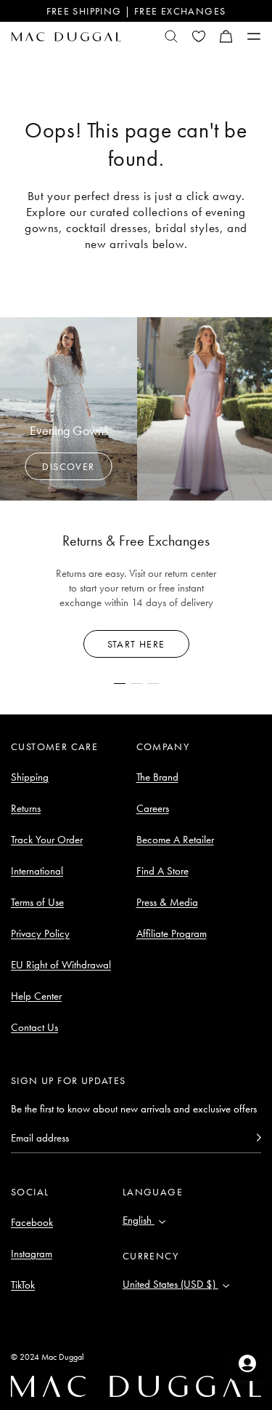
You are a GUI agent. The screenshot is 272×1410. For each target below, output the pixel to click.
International (37, 871)
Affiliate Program (171, 933)
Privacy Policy (40, 933)
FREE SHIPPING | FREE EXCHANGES (136, 10)
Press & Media (167, 902)
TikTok (23, 1285)
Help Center (36, 996)
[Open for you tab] (247, 1363)
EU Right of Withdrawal (61, 964)
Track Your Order (47, 839)
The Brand (157, 777)
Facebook (32, 1222)
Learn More (136, 643)
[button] (226, 36)
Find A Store (162, 871)
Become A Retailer (175, 839)
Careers (152, 808)
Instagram (31, 1253)
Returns (26, 808)
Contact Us (34, 1027)
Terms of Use (37, 902)
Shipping (30, 777)
